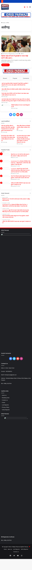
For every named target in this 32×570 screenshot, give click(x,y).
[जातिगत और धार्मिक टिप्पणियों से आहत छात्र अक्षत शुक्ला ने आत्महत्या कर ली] (5, 185)
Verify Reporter (6, 409)
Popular (15, 78)
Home (3, 22)
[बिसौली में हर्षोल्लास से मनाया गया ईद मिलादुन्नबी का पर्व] (6, 107)
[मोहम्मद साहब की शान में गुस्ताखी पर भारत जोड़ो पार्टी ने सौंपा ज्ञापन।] (16, 43)
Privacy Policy (5, 407)
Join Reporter (5, 405)
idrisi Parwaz (5, 53)
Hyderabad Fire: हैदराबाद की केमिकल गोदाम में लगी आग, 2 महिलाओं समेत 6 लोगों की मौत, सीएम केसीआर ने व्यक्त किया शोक (21, 162)
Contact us (5, 400)
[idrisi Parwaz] (5, 7)
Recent (5, 78)
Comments (26, 78)
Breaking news (5, 397)
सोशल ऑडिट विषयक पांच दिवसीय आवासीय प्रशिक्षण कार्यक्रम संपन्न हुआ (16, 89)
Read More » (5, 64)
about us (4, 395)
